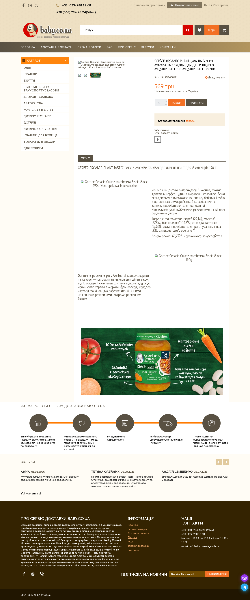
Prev (219, 462)
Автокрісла (33, 103)
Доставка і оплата (56, 47)
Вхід (207, 5)
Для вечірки (33, 148)
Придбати (196, 103)
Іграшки (30, 74)
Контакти (168, 47)
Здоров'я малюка (38, 97)
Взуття (29, 80)
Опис (85, 158)
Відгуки (147, 47)
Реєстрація (220, 5)
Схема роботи (89, 47)
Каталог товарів (137, 529)
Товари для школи (39, 141)
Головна (28, 47)
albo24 (190, 121)
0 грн (212, 30)
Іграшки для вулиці (40, 135)
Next (226, 462)
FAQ (110, 47)
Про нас (133, 525)
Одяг (27, 67)
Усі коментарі (31, 493)
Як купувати (216, 77)
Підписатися (217, 574)
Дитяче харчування (40, 129)
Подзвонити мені (186, 5)
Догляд (29, 122)
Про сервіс (127, 47)
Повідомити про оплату (148, 5)
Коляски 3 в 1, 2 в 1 (38, 109)
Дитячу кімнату (37, 116)
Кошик (176, 103)
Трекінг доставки (138, 545)
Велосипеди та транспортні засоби (41, 88)
